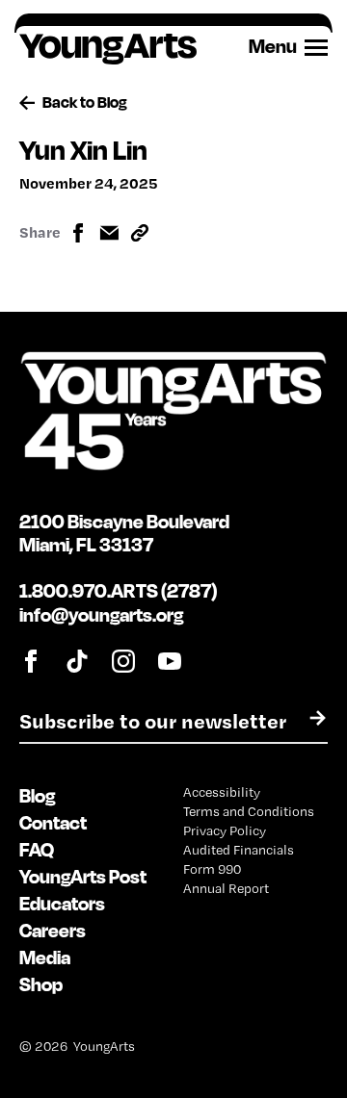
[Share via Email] (109, 233)
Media (44, 957)
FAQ (36, 849)
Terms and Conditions (248, 811)
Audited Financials (238, 849)
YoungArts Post (83, 876)
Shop (41, 984)
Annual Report (226, 888)
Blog (37, 795)
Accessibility (221, 792)
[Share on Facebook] (78, 233)
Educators (62, 903)
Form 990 (212, 869)
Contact (53, 822)
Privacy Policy (224, 830)
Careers (52, 930)
